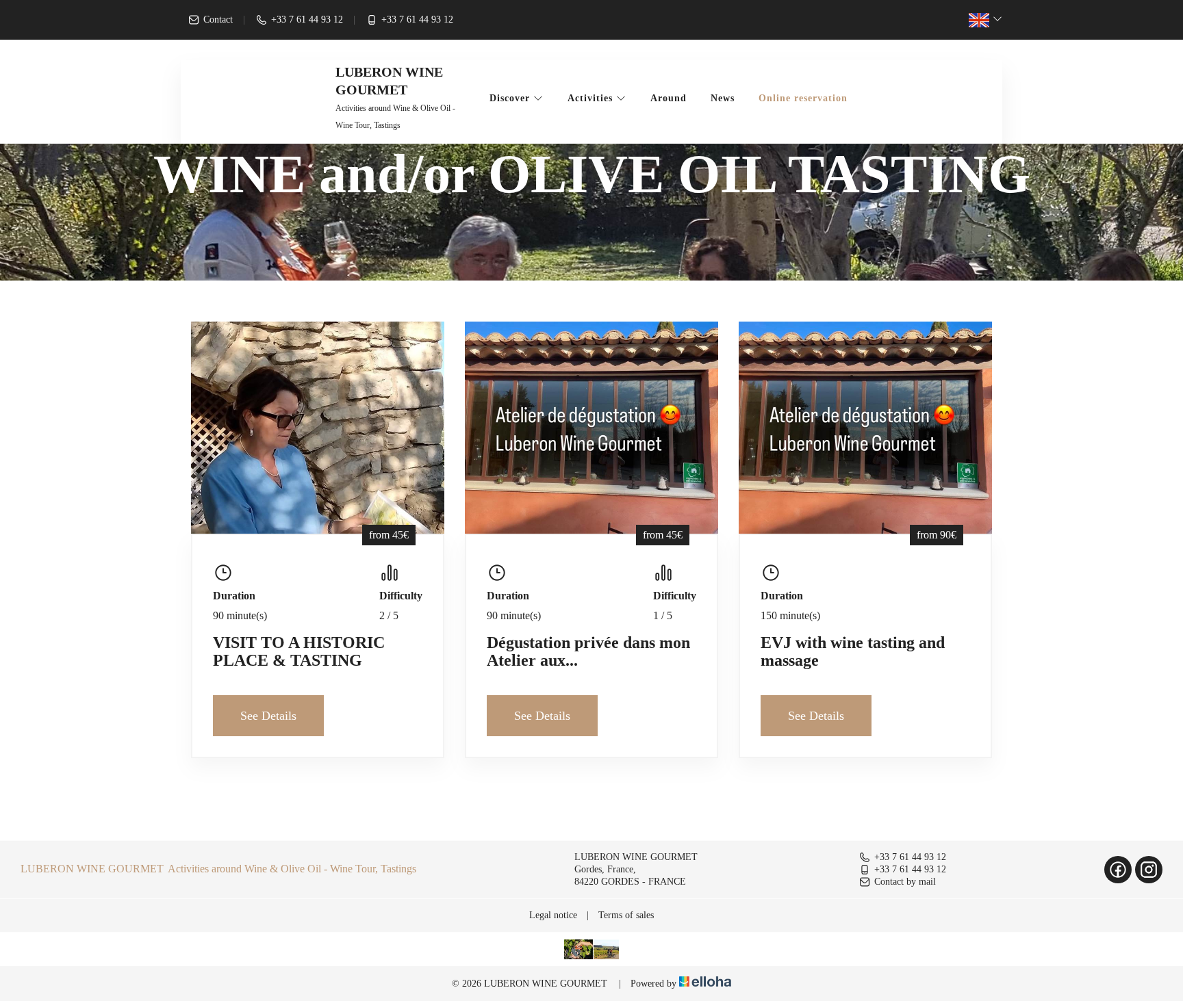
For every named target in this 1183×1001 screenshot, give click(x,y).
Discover (511, 98)
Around (668, 98)
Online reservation (803, 98)
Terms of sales (626, 915)
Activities (592, 98)
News (723, 98)
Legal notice (553, 915)
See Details (268, 716)
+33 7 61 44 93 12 (910, 857)
